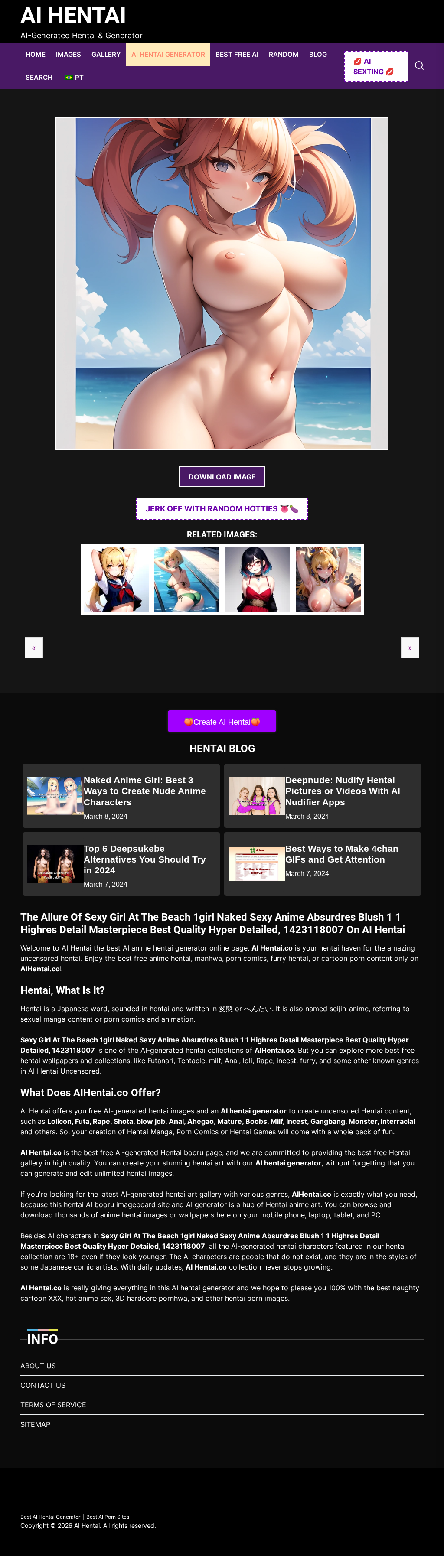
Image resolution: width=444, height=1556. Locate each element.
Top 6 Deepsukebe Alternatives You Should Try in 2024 (145, 859)
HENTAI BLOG (222, 748)
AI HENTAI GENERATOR (168, 54)
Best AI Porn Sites (107, 1517)
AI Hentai (73, 15)
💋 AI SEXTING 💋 (373, 66)
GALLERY (106, 54)
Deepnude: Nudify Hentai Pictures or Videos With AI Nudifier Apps (342, 791)
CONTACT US (42, 1385)
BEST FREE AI (236, 54)
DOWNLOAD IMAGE (222, 476)
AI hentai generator (254, 1111)
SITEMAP (35, 1424)
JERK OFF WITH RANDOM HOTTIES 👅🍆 (222, 508)
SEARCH (39, 77)
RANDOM (284, 54)
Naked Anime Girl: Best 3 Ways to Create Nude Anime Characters (145, 791)
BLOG (318, 54)
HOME (36, 54)
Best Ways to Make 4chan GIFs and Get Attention (341, 853)
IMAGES (68, 54)
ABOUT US (38, 1365)
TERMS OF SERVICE (53, 1404)
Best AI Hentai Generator (50, 1517)
